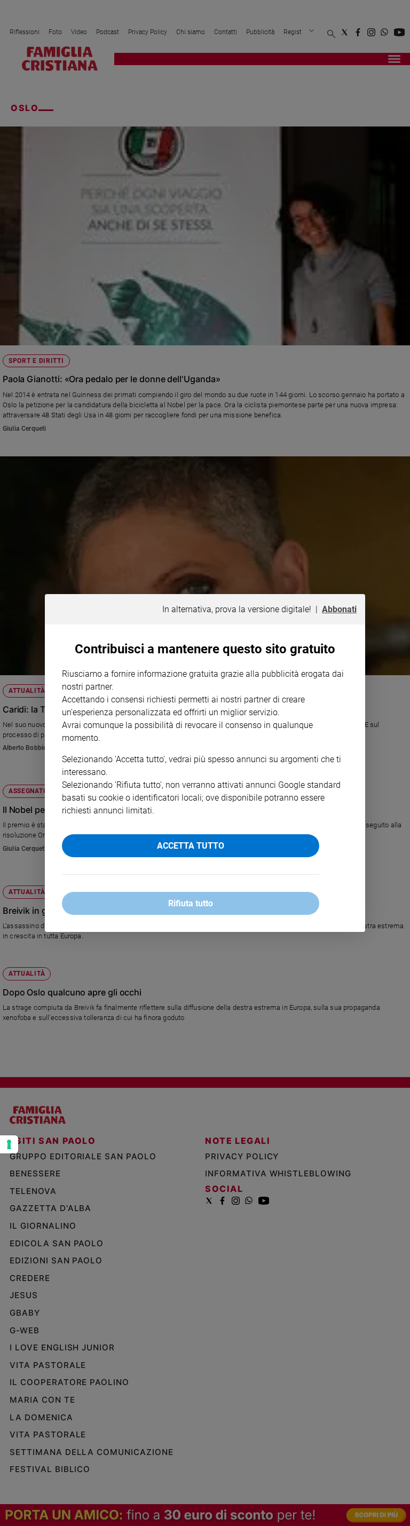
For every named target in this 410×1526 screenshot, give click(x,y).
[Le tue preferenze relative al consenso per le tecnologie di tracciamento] (9, 1144)
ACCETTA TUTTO (190, 846)
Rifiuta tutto (190, 903)
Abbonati (339, 609)
